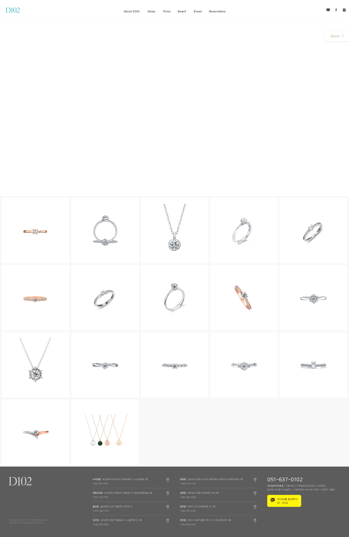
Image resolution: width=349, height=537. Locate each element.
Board (182, 11)
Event (198, 11)
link (131, 481)
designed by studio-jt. (34, 523)
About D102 (132, 11)
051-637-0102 (285, 480)
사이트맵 (321, 486)
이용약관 (290, 486)
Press (167, 11)
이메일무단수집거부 (305, 486)
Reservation (217, 11)
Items (152, 11)
